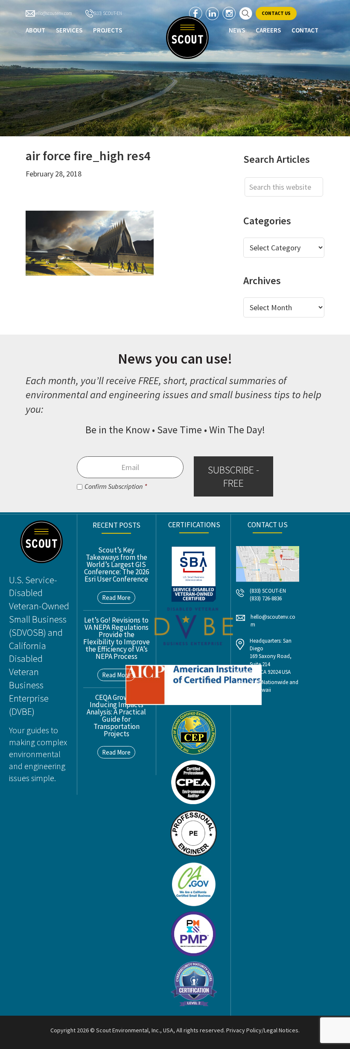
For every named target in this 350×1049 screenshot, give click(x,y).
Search (245, 13)
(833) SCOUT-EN (107, 13)
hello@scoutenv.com (52, 13)
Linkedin (212, 13)
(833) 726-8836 (266, 598)
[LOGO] (187, 37)
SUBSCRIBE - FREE (233, 476)
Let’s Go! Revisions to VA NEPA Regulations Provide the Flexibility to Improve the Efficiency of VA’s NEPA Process (116, 638)
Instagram (229, 13)
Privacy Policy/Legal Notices (262, 1030)
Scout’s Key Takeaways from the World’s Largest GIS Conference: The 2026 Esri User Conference (116, 564)
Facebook (195, 13)
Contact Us (276, 13)
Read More (116, 598)
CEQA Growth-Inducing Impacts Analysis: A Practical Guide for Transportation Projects (116, 715)
